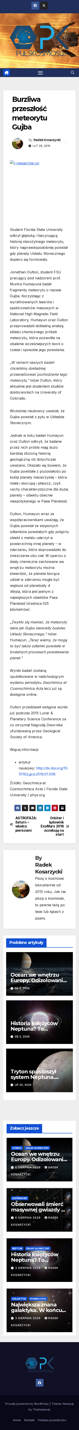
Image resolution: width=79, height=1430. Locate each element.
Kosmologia (38, 1298)
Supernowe (19, 1198)
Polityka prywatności (52, 1420)
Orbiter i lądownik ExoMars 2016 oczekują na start (52, 826)
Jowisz (17, 1148)
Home (17, 1420)
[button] (72, 72)
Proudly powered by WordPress (27, 1403)
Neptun (17, 1248)
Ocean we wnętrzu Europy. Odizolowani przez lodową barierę (38, 980)
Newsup (68, 1403)
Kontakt (29, 1420)
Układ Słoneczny (37, 1148)
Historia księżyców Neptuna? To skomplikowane (34, 1029)
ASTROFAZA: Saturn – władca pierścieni (26, 824)
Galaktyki (19, 1298)
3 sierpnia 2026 (28, 1268)
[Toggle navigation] (40, 73)
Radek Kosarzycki (47, 140)
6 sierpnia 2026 (28, 1167)
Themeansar (41, 1409)
